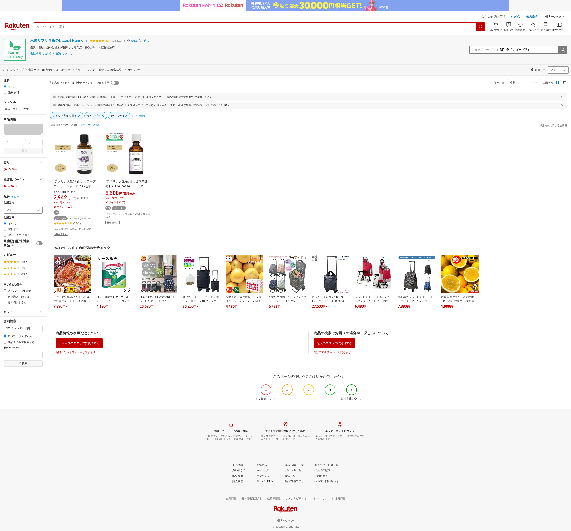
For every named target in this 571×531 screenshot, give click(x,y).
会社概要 (35, 53)
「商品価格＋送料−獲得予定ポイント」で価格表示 (79, 82)
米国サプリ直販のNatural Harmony (59, 40)
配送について (64, 53)
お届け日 (9, 217)
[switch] (39, 243)
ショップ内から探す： (485, 49)
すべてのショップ (13, 69)
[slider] (3, 135)
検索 (24, 150)
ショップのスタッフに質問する (79, 343)
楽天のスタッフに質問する (334, 343)
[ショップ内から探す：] (562, 49)
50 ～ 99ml (10, 186)
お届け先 (9, 202)
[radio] (5, 86)
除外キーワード (13, 347)
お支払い (48, 53)
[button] (555, 17)
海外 (16, 196)
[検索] (480, 26)
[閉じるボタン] (562, 97)
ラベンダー (10, 169)
